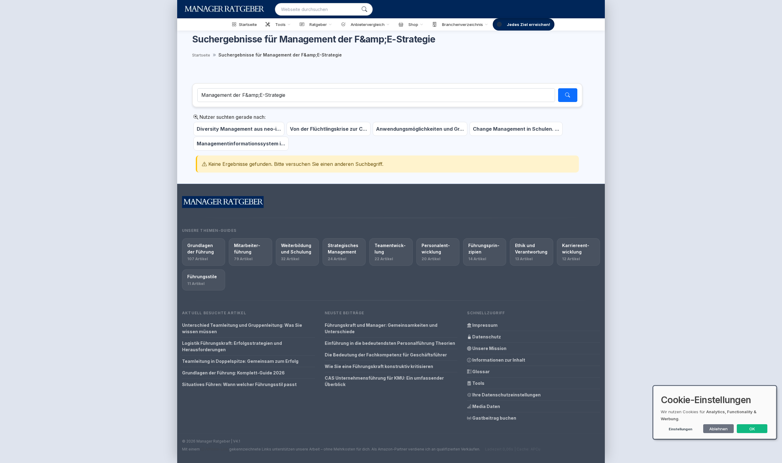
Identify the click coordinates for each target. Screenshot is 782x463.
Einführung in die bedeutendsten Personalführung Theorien (390, 343)
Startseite (201, 55)
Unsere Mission (488, 348)
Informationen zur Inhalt (498, 360)
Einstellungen (680, 429)
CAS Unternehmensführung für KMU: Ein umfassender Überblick (384, 381)
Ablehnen (718, 428)
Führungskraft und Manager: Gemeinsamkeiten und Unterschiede (381, 328)
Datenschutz (486, 336)
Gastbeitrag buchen (493, 418)
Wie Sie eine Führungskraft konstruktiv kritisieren (379, 366)
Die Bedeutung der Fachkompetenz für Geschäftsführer (386, 354)
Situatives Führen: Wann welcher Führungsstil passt (239, 384)
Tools (477, 383)
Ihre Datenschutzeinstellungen (506, 394)
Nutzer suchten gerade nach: (232, 117)
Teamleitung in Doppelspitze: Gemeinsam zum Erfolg (240, 361)
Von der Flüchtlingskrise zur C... (328, 129)
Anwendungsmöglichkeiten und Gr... (420, 129)
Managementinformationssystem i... (241, 143)
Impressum (484, 325)
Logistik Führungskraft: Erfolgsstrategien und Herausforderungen (232, 346)
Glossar (480, 371)
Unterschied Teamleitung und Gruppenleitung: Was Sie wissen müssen (242, 328)
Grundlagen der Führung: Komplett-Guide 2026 (233, 372)
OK (752, 428)
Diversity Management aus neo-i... (239, 129)
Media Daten (485, 406)
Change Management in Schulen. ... (516, 129)
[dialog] (715, 412)
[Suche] (364, 9)
